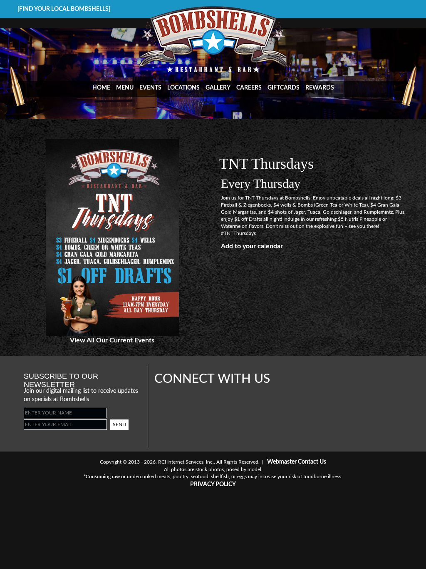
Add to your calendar (252, 246)
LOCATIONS (183, 88)
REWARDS (319, 88)
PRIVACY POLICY (213, 484)
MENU (125, 88)
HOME (101, 88)
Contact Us (312, 462)
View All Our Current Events (112, 340)
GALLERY (218, 88)
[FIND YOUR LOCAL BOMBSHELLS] (63, 9)
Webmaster (282, 462)
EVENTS (150, 88)
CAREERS (249, 88)
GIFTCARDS (283, 88)
